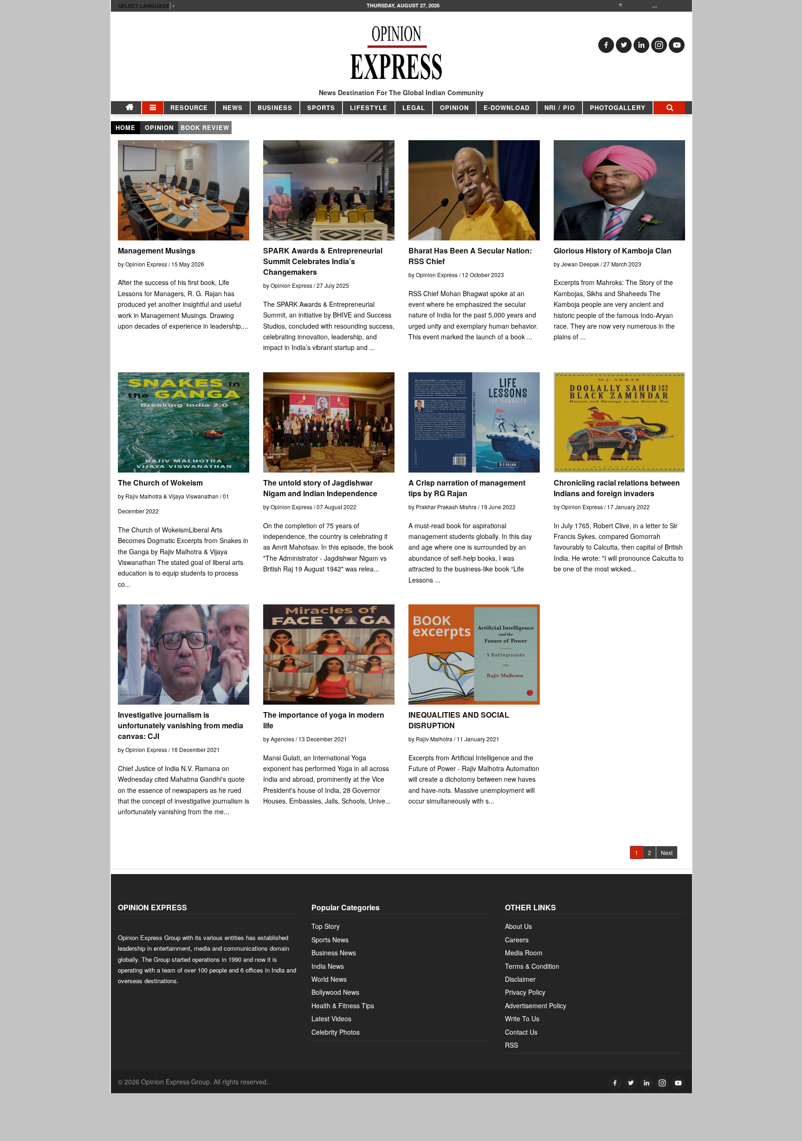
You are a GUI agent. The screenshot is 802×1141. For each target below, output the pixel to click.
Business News (333, 952)
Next (667, 852)
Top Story (325, 926)
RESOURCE (189, 107)
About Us (518, 926)
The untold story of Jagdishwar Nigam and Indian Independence (320, 488)
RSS (511, 1045)
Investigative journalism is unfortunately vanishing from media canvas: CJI (180, 725)
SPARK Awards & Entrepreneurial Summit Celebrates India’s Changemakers (322, 261)
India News (327, 966)
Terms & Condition (532, 966)
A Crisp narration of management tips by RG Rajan (466, 488)
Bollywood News (335, 992)
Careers (517, 939)
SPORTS (321, 107)
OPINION (454, 107)
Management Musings (156, 250)
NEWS (233, 107)
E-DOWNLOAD (507, 107)
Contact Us (521, 1032)
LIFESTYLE (369, 107)
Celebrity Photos (335, 1032)
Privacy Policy (525, 992)
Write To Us (522, 1018)
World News (329, 979)
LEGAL (413, 107)
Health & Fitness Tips (342, 1005)
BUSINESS (275, 107)
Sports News (330, 939)
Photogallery (618, 107)
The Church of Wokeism (160, 482)
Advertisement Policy (535, 1005)
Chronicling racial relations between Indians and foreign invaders (617, 488)
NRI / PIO (559, 107)
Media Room (524, 952)
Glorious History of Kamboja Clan (613, 250)
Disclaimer (520, 979)
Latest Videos (331, 1018)
